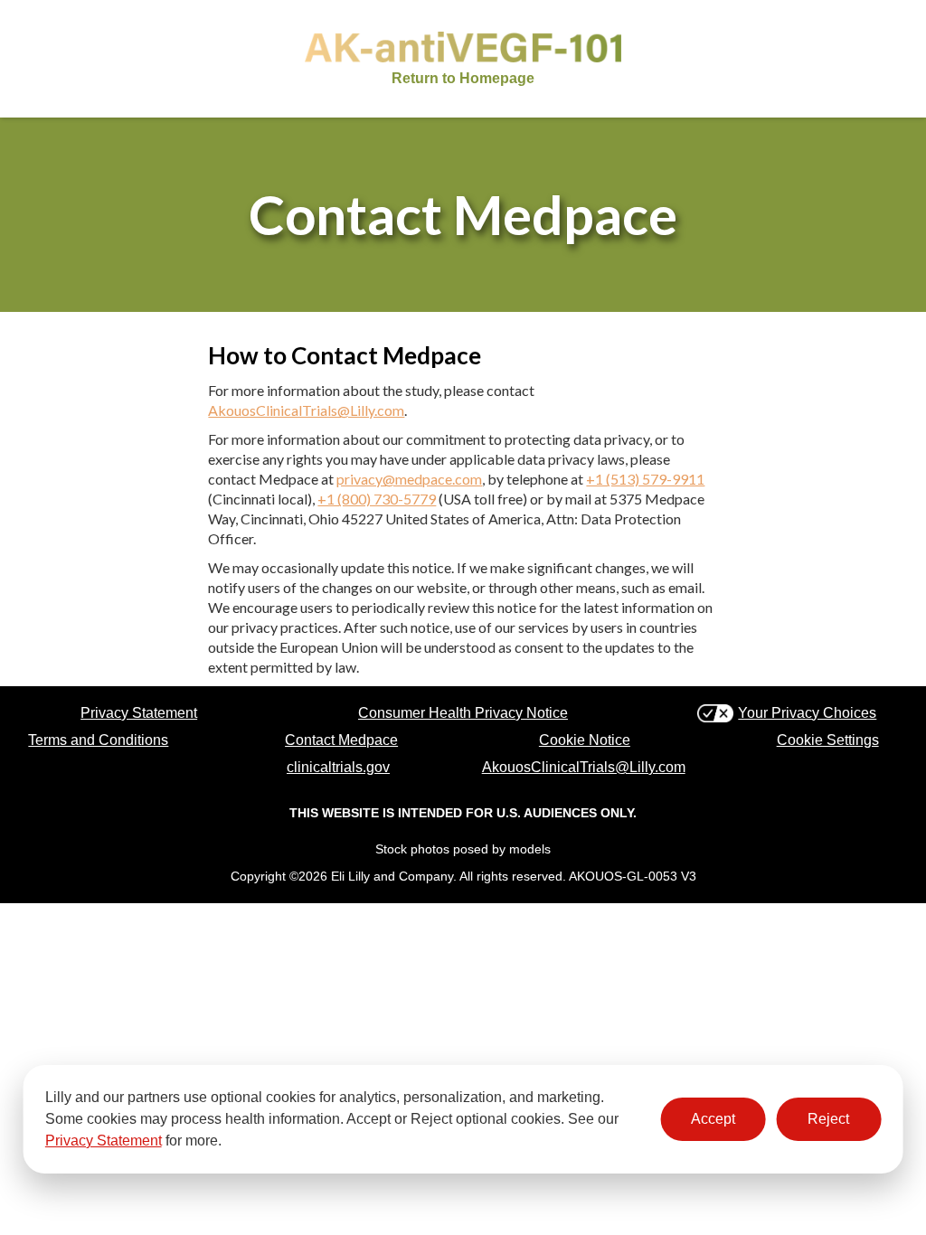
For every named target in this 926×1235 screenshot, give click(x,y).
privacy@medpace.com (409, 478)
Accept (713, 1119)
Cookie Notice (584, 740)
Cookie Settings (828, 740)
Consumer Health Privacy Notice (463, 713)
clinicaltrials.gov (338, 767)
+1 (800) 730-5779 (376, 498)
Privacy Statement (103, 1140)
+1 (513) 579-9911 (645, 478)
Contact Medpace (341, 740)
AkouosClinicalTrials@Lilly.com (306, 410)
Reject (828, 1119)
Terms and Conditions (98, 740)
